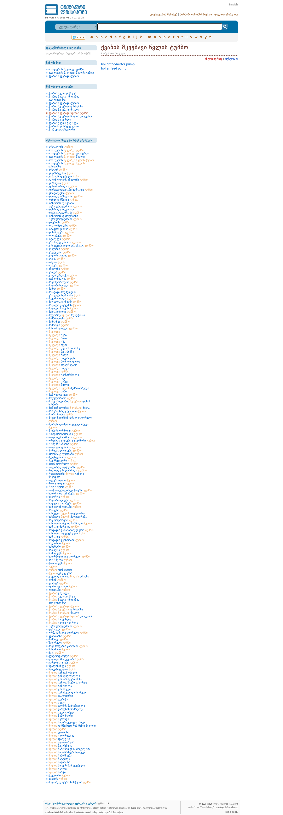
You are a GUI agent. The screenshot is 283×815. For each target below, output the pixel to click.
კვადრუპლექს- (62, 275)
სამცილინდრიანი (64, 506)
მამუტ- (56, 288)
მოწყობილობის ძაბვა (69, 407)
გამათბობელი (62, 672)
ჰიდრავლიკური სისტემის (69, 782)
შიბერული (59, 642)
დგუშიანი (59, 222)
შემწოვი (58, 639)
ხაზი (57, 391)
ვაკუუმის (58, 248)
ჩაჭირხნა (59, 762)
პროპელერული (63, 463)
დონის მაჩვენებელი (66, 705)
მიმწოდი (58, 325)
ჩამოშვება (60, 755)
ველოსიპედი (61, 712)
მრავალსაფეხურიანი (67, 411)
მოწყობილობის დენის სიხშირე (69, 403)
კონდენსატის (61, 278)
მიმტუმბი (59, 321)
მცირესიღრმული (64, 430)
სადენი (59, 368)
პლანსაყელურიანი (65, 453)
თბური (57, 262)
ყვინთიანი (59, 636)
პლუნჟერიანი (62, 457)
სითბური (58, 549)
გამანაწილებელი (64, 176)
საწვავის (58, 536)
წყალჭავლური (62, 669)
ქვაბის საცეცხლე (59, 119)
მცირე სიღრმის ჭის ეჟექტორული (70, 419)
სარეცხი (58, 510)
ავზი (57, 335)
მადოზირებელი (63, 285)
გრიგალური (61, 193)
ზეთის (56, 258)
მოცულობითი (61, 398)
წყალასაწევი (61, 665)
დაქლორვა (60, 695)
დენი (58, 344)
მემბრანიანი (61, 318)
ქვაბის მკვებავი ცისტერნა (65, 106)
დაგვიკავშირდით (226, 14)
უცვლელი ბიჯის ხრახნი (68, 576)
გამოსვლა (60, 685)
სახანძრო (59, 546)
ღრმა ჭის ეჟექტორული (68, 632)
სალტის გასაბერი (64, 503)
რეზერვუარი (62, 364)
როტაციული (61, 483)
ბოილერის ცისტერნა (68, 153)
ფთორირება (61, 735)
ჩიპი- (56, 652)
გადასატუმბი (61, 173)
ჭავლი (57, 768)
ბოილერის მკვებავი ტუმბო (66, 69)
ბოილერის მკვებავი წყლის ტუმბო (71, 72)
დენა (56, 702)
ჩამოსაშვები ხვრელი (67, 752)
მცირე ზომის (61, 414)
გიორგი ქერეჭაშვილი (227, 807)
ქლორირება (61, 742)
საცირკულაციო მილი (67, 722)
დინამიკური (61, 232)
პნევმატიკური (62, 460)
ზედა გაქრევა (62, 596)
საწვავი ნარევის (63, 526)
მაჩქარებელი (62, 311)
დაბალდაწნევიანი (65, 196)
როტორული (61, 486)
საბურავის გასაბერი (66, 493)
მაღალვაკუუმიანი (64, 301)
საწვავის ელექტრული (67, 533)
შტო (57, 378)
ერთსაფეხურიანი (64, 242)
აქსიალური (60, 146)
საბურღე (58, 496)
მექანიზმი (61, 351)
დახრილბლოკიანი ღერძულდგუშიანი (65, 204)
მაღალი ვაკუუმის (64, 305)
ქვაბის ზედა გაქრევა (62, 93)
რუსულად (231, 58)
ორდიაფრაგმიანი (65, 437)
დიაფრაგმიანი (62, 229)
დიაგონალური (62, 225)
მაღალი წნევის (63, 308)
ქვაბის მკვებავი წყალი (63, 109)
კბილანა (58, 268)
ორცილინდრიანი (64, 447)
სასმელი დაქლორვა (67, 513)
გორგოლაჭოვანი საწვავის (70, 189)
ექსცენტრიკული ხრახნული (70, 245)
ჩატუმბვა (59, 758)
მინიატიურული (62, 328)
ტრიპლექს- (60, 563)
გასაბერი (59, 183)
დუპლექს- (59, 238)
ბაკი (57, 338)
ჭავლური (59, 775)
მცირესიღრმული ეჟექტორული (68, 426)
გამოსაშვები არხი (65, 679)
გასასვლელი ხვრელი (67, 692)
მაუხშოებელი (62, 298)
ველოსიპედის (62, 255)
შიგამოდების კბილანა (68, 646)
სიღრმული (60, 559)
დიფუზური (59, 235)
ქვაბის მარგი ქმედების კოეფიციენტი (63, 98)
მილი (58, 354)
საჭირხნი (59, 543)
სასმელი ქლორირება (67, 516)
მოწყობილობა (64, 361)
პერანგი (58, 719)
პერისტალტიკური (64, 450)
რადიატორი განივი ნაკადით (66, 475)
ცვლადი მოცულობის (66, 659)
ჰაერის (57, 778)
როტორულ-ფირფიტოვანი (70, 490)
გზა (56, 341)
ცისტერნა (65, 609)
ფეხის (57, 579)
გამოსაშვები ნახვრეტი (68, 682)
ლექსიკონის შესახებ (163, 14)
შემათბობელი (68, 388)
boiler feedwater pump (118, 64)
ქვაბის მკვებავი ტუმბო (63, 76)
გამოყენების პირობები (78, 812)
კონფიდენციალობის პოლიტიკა (107, 812)
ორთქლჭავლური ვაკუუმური (71, 440)
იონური (58, 265)
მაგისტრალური (63, 282)
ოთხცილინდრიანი (65, 434)
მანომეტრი (60, 715)
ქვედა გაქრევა (63, 622)
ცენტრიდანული (63, 656)
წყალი (59, 384)
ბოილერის (66, 150)
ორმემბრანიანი (63, 443)
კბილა (57, 272)
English (233, 4)
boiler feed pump (113, 68)
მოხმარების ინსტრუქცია (196, 14)
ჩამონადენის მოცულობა (69, 748)
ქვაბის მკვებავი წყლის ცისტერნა (70, 116)
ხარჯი (57, 772)
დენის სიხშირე (64, 348)
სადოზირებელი (63, 500)
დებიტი (58, 699)
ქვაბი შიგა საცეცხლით (63, 126)
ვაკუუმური (59, 252)
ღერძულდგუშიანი (65, 626)
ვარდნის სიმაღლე (65, 709)
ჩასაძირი (59, 649)
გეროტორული (62, 186)
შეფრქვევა (60, 745)
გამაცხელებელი (64, 675)
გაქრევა (58, 593)
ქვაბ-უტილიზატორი (61, 129)
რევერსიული (61, 480)
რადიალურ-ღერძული (67, 470)
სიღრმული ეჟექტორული (69, 556)
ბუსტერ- (58, 169)
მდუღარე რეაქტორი (66, 315)
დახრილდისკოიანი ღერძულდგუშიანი (65, 211)
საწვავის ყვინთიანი (66, 540)
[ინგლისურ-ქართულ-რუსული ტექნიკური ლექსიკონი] (66, 15)
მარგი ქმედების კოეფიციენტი (63, 601)
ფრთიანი (59, 589)
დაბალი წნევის (63, 199)
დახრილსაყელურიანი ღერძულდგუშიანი (65, 217)
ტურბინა (58, 732)
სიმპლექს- (59, 553)
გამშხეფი (59, 689)
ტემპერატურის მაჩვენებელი (72, 725)
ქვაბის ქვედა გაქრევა (63, 122)
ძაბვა (58, 381)
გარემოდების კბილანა (68, 179)
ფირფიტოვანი (62, 586)
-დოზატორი (60, 569)
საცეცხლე (59, 619)
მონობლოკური (62, 394)
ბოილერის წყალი (66, 156)
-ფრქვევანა (60, 573)
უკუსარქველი (63, 374)
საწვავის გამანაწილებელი (70, 530)
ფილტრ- (58, 583)
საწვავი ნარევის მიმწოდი (70, 523)
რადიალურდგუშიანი (66, 467)
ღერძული (59, 629)
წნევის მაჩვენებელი (66, 765)
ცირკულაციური (63, 662)
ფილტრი (59, 739)
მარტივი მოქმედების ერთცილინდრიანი (65, 293)
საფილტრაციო (62, 520)
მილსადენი (62, 358)
